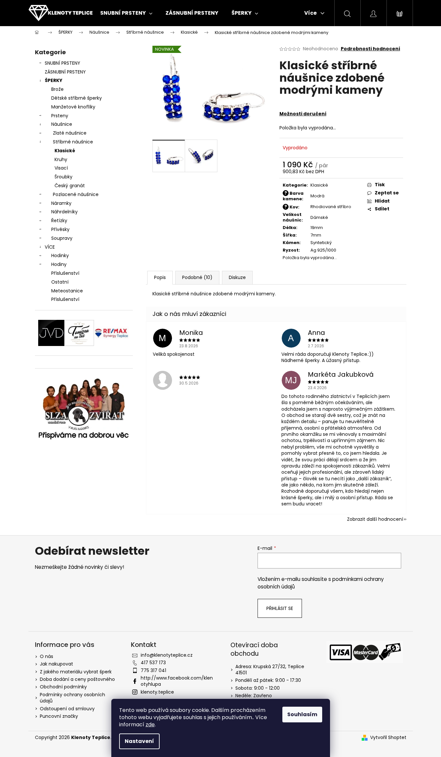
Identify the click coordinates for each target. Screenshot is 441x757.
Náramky (61, 203)
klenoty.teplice (157, 692)
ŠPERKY (53, 80)
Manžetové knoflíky (73, 107)
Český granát (70, 185)
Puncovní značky (59, 716)
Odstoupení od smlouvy (67, 708)
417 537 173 (153, 662)
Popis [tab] (160, 277)
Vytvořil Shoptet (388, 737)
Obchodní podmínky (63, 686)
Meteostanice (67, 291)
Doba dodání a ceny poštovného (77, 679)
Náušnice (61, 124)
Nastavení (139, 741)
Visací (61, 168)
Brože (57, 89)
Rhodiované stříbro (330, 207)
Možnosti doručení (302, 113)
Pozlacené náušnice (76, 194)
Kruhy (61, 159)
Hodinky (60, 255)
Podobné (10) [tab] (197, 277)
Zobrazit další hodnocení (375, 519)
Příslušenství (65, 273)
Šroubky (63, 176)
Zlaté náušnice (70, 133)
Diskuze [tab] (237, 277)
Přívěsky (60, 229)
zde (150, 724)
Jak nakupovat (56, 664)
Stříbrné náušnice (73, 142)
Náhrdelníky (64, 211)
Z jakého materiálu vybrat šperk (76, 671)
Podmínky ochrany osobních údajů (72, 697)
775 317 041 (153, 670)
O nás (46, 656)
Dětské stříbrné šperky (76, 98)
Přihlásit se (279, 608)
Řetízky (59, 220)
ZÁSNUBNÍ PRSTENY (65, 72)
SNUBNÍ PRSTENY (62, 63)
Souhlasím (302, 714)
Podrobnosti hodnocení (370, 49)
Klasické (65, 150)
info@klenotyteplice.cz (167, 655)
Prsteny (59, 115)
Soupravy (61, 238)
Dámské (319, 217)
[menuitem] (126, 13)
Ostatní (60, 282)
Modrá (317, 196)
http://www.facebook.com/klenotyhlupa (177, 681)
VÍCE (50, 247)
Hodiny (59, 264)
